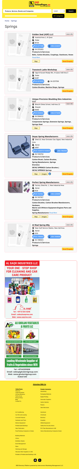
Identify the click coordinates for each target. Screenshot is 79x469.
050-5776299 (55, 113)
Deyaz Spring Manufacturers (45, 136)
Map (35, 61)
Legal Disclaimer (19, 392)
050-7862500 (62, 151)
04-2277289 (39, 46)
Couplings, (54, 55)
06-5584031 (39, 113)
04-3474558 (39, 81)
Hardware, (36, 205)
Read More (36, 57)
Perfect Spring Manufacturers (45, 182)
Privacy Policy (19, 397)
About (16, 391)
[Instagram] (39, 460)
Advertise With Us (39, 384)
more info (69, 34)
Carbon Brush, (37, 159)
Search (71, 11)
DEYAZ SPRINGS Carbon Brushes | (45, 168)
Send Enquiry (68, 61)
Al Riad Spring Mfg (41, 225)
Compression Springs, (40, 122)
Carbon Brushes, (43, 55)
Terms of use (18, 396)
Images (44, 174)
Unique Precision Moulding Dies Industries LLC (51, 100)
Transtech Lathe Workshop (44, 70)
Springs (61, 87)
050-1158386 (55, 194)
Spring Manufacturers (40, 213)
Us (19, 391)
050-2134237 (55, 46)
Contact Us (18, 401)
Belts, (34, 55)
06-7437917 (39, 194)
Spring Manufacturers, (40, 162)
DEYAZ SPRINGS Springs (42, 170)
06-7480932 (39, 237)
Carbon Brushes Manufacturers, (58, 203)
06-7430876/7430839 (42, 151)
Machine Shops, (52, 87)
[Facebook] (35, 460)
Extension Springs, (57, 122)
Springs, (68, 122)
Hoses (70, 55)
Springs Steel (37, 124)
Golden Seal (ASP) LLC (42, 34)
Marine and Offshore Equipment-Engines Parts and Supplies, (51, 209)
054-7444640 (55, 237)
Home (7, 21)
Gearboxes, (63, 55)
